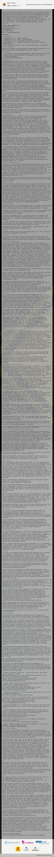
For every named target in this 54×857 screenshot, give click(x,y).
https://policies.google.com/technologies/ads (22, 605)
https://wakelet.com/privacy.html (16, 726)
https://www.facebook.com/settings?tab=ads (21, 826)
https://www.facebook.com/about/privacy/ (30, 675)
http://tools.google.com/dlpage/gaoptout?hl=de (26, 600)
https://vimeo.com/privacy (40, 765)
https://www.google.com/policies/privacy (16, 769)
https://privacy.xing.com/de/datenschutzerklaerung (22, 721)
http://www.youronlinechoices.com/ (17, 287)
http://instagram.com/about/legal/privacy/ (19, 695)
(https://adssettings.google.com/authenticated (22, 608)
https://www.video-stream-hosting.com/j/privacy (22, 458)
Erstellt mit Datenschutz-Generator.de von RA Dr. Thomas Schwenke (24, 835)
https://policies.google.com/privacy (14, 686)
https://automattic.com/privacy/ (20, 482)
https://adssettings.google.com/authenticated (20, 687)
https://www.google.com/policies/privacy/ (30, 780)
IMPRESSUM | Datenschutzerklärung (44, 855)
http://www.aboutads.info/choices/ (17, 285)
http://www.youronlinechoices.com (20, 678)
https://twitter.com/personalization (17, 700)
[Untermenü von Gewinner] (40, 4)
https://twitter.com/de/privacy (36, 698)
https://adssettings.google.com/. (13, 773)
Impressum (5, 34)
